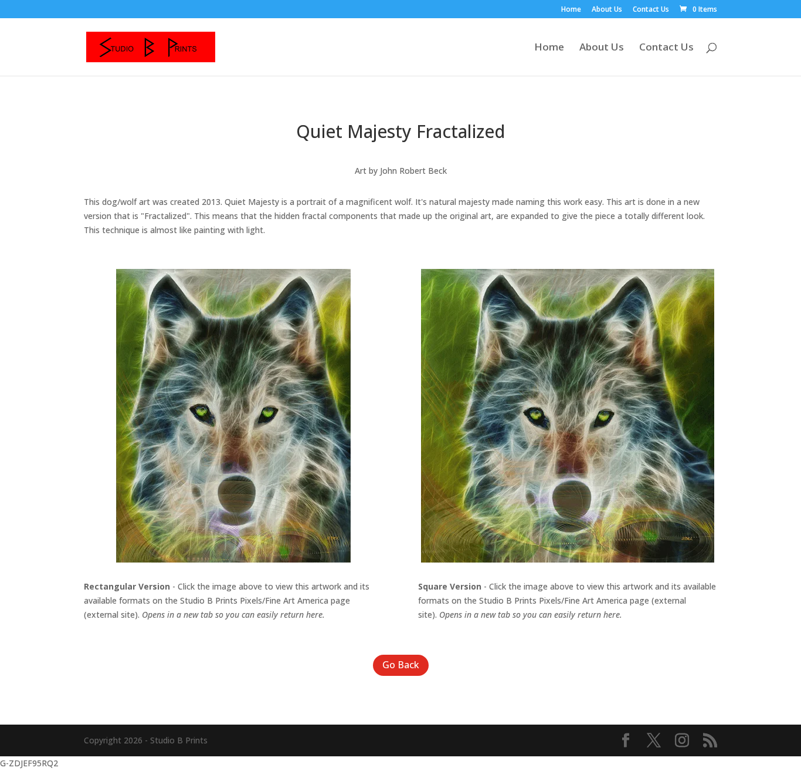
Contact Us (651, 10)
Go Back (400, 664)
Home (571, 10)
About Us (607, 10)
